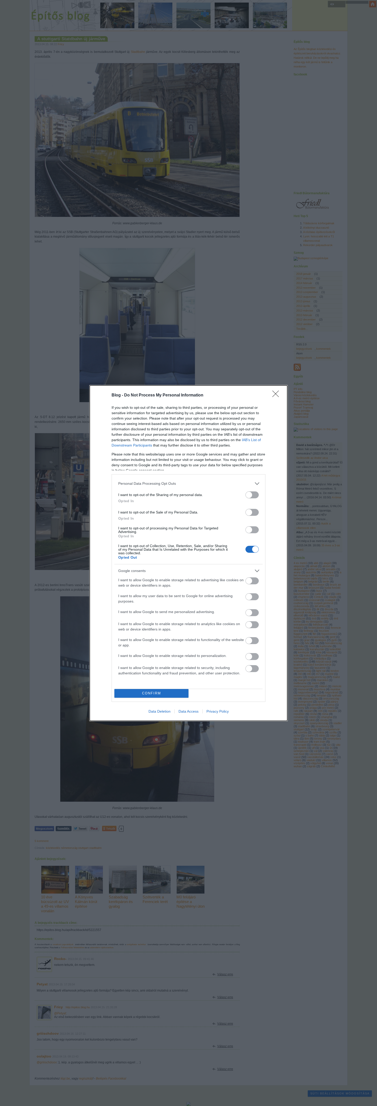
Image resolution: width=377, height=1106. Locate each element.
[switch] (252, 494)
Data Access (188, 711)
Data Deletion (159, 711)
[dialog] (188, 553)
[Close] (277, 395)
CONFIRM (151, 693)
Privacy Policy (217, 711)
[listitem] (188, 483)
